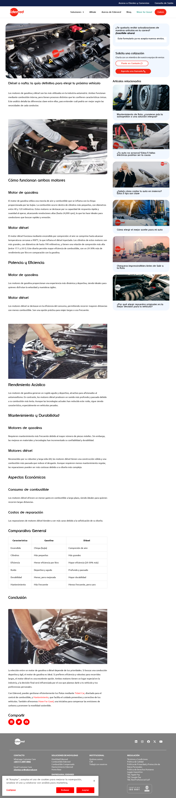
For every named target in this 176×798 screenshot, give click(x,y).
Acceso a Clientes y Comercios (134, 3)
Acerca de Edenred (111, 12)
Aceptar (85, 790)
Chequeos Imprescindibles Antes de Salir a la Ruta (140, 267)
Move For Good (45, 701)
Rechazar (65, 790)
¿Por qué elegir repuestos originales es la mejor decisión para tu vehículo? (140, 305)
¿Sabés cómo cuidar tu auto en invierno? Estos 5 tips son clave (139, 192)
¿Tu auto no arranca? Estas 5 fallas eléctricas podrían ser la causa (136, 154)
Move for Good (144, 12)
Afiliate (92, 12)
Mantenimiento (41, 697)
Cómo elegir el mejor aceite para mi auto (140, 229)
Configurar (11, 790)
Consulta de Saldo (164, 3)
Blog (129, 12)
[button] (11, 722)
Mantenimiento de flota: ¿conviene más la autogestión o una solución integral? (140, 115)
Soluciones (75, 12)
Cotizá (160, 12)
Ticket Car (79, 693)
